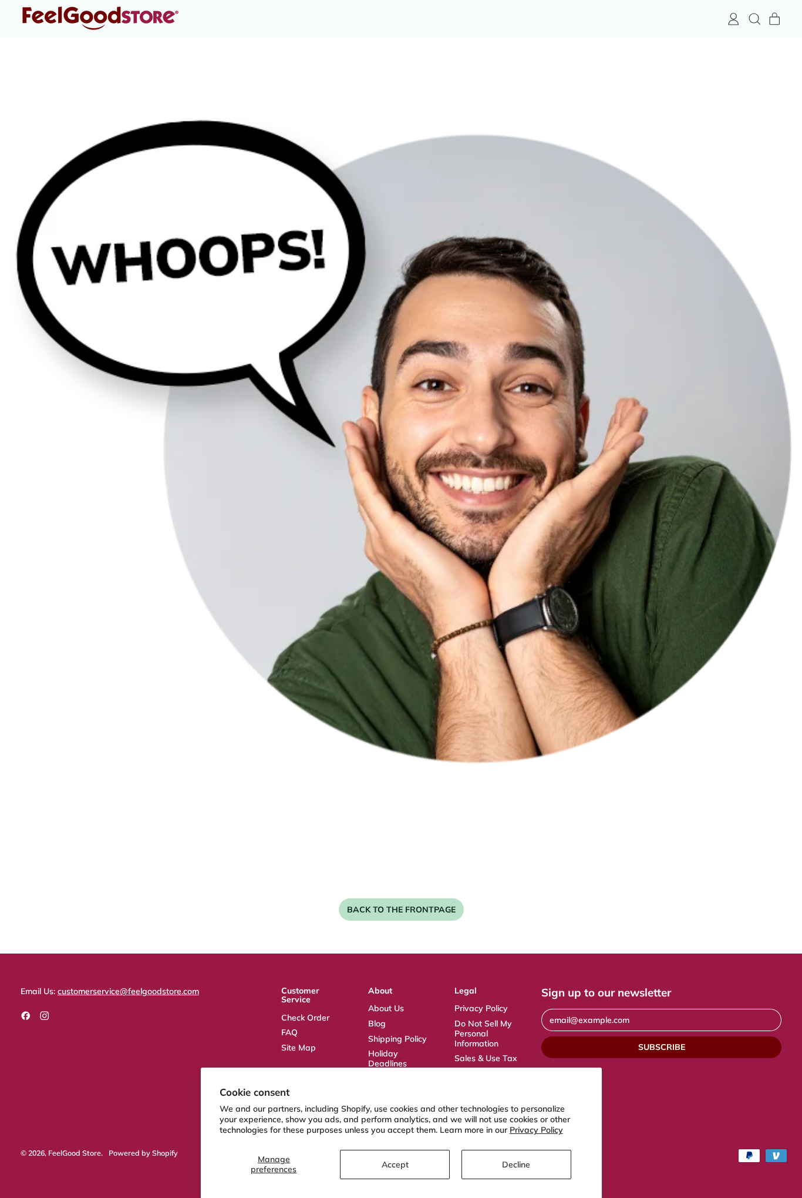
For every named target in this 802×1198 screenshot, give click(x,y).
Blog (377, 1023)
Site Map (298, 1047)
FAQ (289, 1032)
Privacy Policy (536, 1130)
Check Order (305, 1017)
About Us (386, 1008)
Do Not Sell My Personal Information (483, 1033)
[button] (754, 19)
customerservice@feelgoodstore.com (128, 991)
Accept (395, 1164)
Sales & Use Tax (485, 1058)
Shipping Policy (397, 1038)
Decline (516, 1164)
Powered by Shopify (143, 1152)
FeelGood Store (74, 1152)
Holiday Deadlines (387, 1058)
